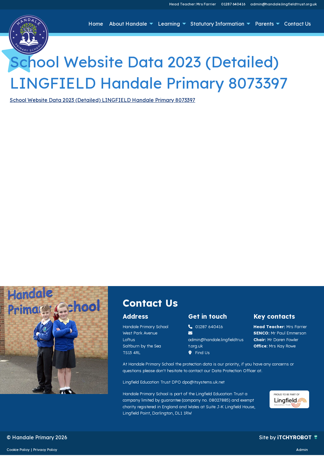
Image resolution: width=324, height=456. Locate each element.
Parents (264, 24)
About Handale (128, 24)
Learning (169, 24)
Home (95, 24)
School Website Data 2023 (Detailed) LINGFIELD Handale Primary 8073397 (102, 100)
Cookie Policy (18, 449)
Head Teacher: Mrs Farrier (192, 4)
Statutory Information (217, 24)
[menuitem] (95, 24)
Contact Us (297, 24)
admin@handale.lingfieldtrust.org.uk (283, 4)
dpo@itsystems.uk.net (203, 381)
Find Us (202, 352)
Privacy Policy (45, 449)
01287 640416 (233, 4)
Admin (302, 449)
